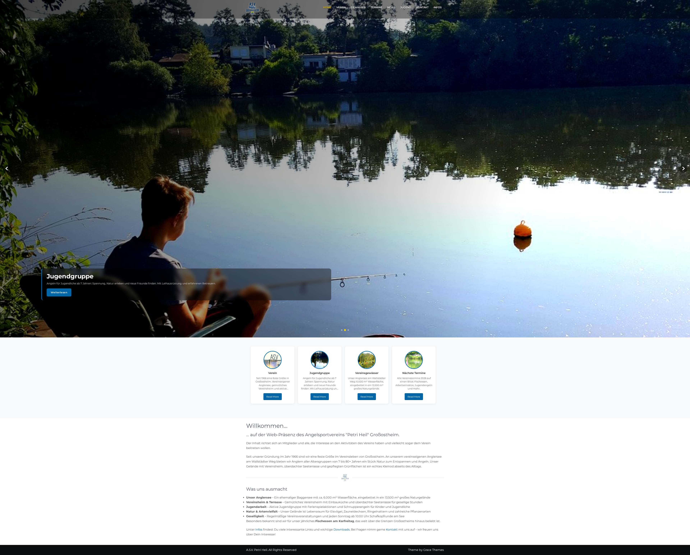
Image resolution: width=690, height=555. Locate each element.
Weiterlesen (59, 292)
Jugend (405, 7)
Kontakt (422, 7)
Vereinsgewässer (366, 373)
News (391, 7)
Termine (376, 7)
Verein (341, 7)
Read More (272, 396)
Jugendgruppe (320, 373)
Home (327, 7)
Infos (438, 7)
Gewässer (358, 7)
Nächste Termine (414, 373)
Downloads (342, 529)
